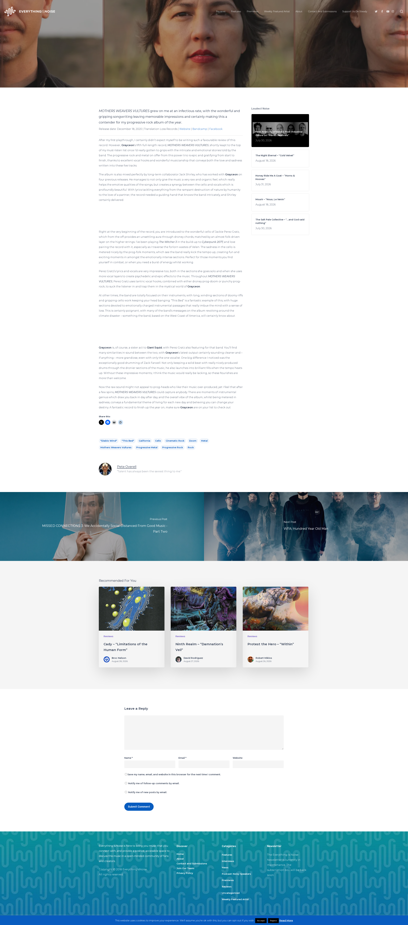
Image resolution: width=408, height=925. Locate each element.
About (180, 858)
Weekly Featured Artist (235, 899)
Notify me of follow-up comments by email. (153, 783)
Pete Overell (126, 467)
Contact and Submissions (192, 863)
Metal (204, 440)
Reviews (204, 71)
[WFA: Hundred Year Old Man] (306, 526)
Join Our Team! (185, 868)
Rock (191, 447)
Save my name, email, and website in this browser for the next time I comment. (174, 774)
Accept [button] (261, 920)
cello (158, 440)
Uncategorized (231, 893)
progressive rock (172, 447)
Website (184, 128)
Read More (286, 920)
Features (227, 854)
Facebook (215, 128)
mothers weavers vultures (115, 447)
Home (180, 854)
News (225, 867)
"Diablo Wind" (108, 440)
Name (128, 757)
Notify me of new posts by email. (147, 792)
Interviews (228, 861)
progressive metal (146, 447)
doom (192, 440)
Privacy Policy (185, 873)
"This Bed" (128, 440)
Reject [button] (273, 920)
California (144, 440)
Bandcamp (199, 128)
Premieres (228, 880)
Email (182, 757)
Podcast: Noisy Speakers (236, 873)
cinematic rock (175, 440)
